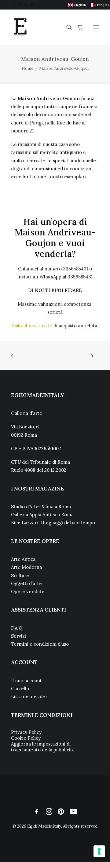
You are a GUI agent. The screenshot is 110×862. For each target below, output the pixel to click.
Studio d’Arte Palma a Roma (41, 507)
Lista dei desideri (30, 696)
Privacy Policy (26, 732)
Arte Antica (23, 559)
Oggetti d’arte (26, 583)
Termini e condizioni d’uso (40, 644)
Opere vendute (27, 591)
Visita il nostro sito (32, 326)
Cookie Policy (26, 738)
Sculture (20, 575)
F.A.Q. (17, 628)
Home (27, 68)
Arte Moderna (26, 567)
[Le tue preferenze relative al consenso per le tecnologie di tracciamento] (99, 851)
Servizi (18, 636)
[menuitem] (77, 5)
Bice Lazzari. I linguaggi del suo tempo (53, 522)
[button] (12, 5)
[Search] (66, 27)
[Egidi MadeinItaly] (20, 27)
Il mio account (26, 680)
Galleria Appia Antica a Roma (42, 515)
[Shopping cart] (77, 27)
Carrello (20, 688)
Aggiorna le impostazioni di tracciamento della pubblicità (43, 747)
